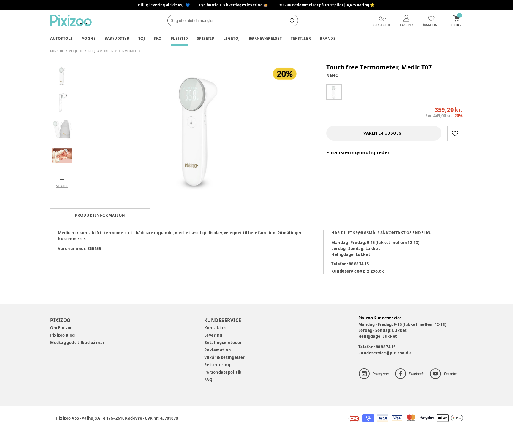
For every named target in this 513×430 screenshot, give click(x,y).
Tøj (141, 38)
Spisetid (206, 38)
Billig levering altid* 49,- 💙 (164, 4)
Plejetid (179, 38)
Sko (158, 38)
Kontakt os (215, 327)
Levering (213, 335)
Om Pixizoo (61, 327)
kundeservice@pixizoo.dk (357, 271)
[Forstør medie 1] (197, 129)
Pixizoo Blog (62, 335)
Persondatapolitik (223, 372)
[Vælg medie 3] (62, 129)
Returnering (217, 364)
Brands (327, 38)
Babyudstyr (116, 38)
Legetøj (232, 38)
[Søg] (292, 20)
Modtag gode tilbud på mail (77, 342)
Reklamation (217, 350)
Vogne (89, 38)
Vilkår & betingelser (224, 357)
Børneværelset (265, 38)
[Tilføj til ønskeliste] (455, 133)
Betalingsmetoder (223, 342)
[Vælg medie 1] (62, 75)
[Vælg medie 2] (62, 102)
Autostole (61, 38)
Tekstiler (301, 38)
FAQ (208, 379)
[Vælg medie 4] (62, 156)
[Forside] (71, 20)
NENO (332, 75)
